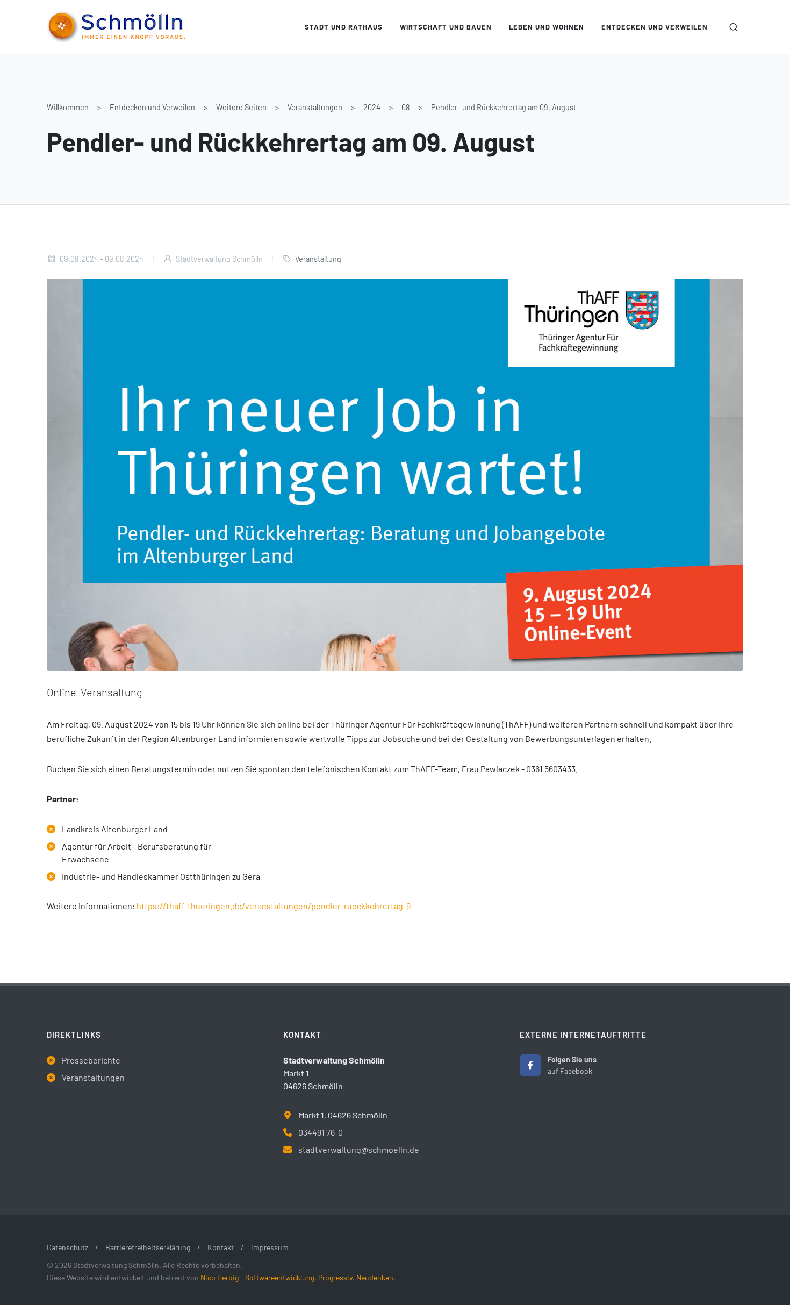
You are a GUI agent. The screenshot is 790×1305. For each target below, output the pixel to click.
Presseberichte (91, 1060)
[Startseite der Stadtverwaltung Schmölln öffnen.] (116, 27)
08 (405, 107)
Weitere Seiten (241, 107)
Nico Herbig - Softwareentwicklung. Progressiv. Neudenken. (298, 1277)
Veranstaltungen (315, 107)
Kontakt (220, 1247)
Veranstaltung (318, 258)
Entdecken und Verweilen (152, 107)
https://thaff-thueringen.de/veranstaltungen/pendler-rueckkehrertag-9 (274, 906)
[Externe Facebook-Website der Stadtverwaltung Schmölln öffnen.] (530, 1065)
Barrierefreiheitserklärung (147, 1247)
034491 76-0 (320, 1132)
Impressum (270, 1247)
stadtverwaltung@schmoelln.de (358, 1149)
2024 (371, 107)
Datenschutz (67, 1247)
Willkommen (68, 107)
